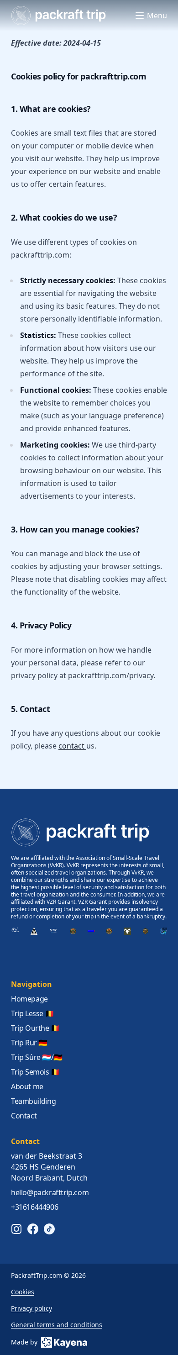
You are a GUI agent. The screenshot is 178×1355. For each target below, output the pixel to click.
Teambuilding (33, 1101)
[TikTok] (49, 1228)
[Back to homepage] (58, 15)
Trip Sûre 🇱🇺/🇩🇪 (37, 1057)
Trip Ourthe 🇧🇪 (35, 1028)
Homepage (29, 999)
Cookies (22, 1291)
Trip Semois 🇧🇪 (35, 1072)
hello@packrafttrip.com (50, 1192)
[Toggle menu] (139, 15)
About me (27, 1086)
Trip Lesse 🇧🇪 (32, 1013)
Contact (24, 1116)
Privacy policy (31, 1308)
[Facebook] (32, 1228)
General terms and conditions (56, 1324)
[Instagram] (16, 1228)
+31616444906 (34, 1207)
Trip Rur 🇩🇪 (29, 1043)
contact (72, 746)
